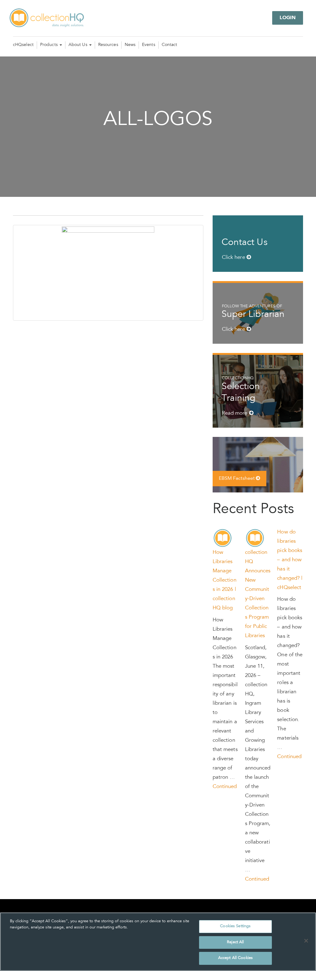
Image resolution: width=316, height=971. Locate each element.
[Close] (306, 941)
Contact (169, 45)
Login (288, 17)
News (130, 45)
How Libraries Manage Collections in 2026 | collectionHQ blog (224, 580)
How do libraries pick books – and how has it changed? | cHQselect (289, 560)
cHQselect (23, 45)
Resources (108, 45)
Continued (225, 787)
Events (148, 45)
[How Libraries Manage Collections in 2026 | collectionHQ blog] (223, 538)
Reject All (235, 942)
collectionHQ (47, 18)
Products (49, 45)
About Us (79, 45)
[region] (158, 941)
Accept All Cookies (235, 958)
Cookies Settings (235, 926)
